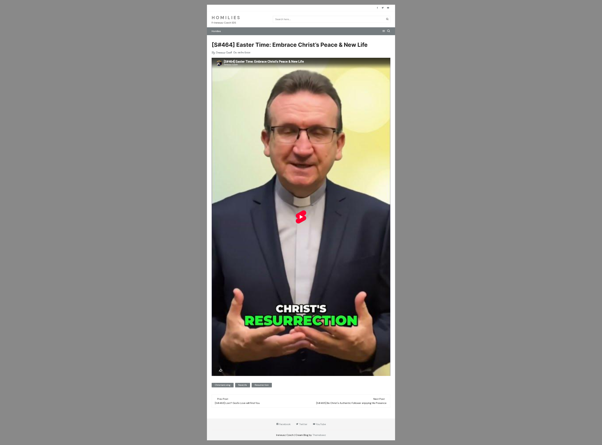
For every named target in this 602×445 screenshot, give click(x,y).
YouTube (320, 424)
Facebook (285, 424)
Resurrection (262, 385)
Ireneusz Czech (224, 52)
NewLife (242, 385)
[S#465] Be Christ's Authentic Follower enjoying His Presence (351, 403)
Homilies (216, 31)
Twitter (302, 424)
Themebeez (319, 435)
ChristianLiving (222, 385)
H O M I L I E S (226, 18)
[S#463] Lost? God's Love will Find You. (238, 403)
